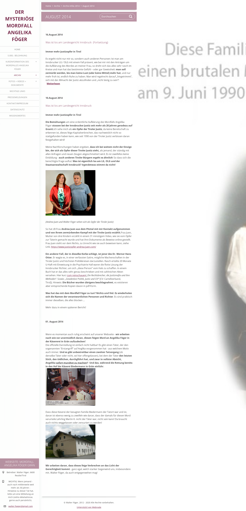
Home (17, 49)
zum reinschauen (76, 275)
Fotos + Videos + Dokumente (17, 83)
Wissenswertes (17, 115)
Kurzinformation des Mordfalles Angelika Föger (17, 65)
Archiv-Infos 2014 (71, 6)
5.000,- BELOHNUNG (17, 55)
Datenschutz (17, 109)
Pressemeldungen (17, 97)
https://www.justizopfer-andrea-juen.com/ (73, 246)
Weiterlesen (53, 83)
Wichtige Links (17, 91)
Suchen (131, 16)
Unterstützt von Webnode (89, 507)
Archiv (17, 75)
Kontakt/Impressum (17, 103)
